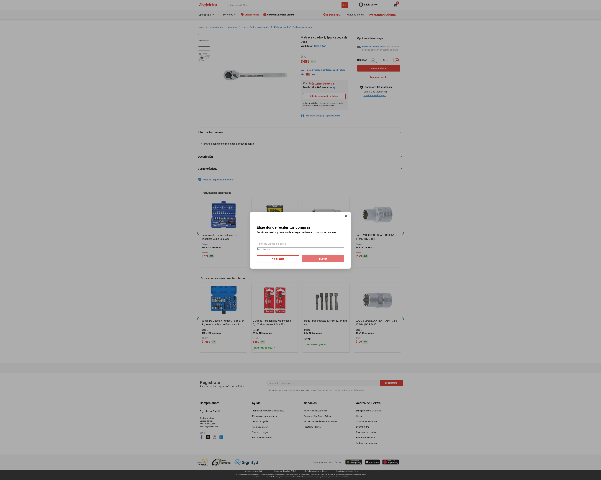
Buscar (323, 258)
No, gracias (278, 258)
